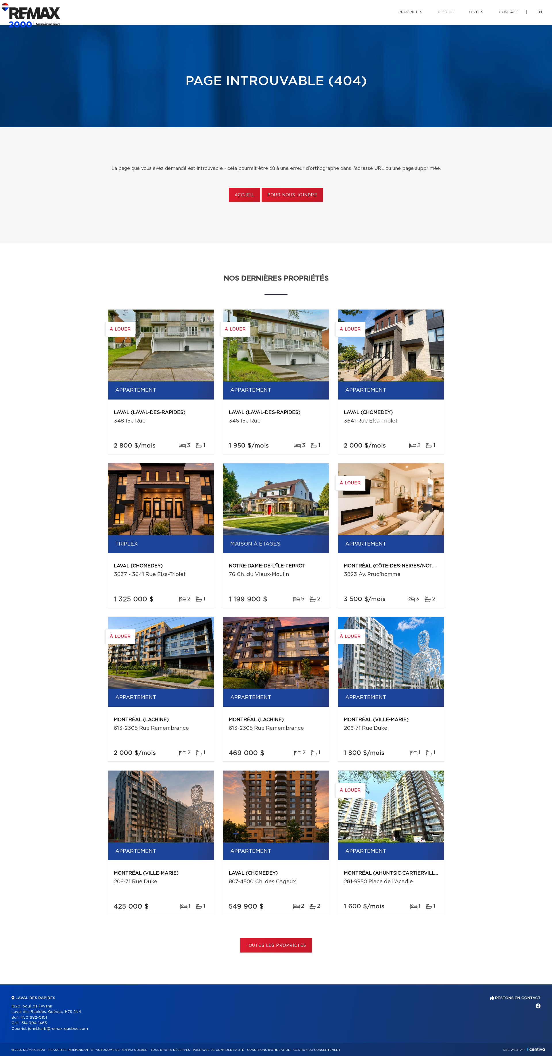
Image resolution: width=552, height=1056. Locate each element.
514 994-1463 (34, 1023)
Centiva (536, 1049)
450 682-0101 (33, 1017)
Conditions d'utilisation (268, 1050)
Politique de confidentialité (218, 1050)
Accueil (244, 195)
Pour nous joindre (292, 195)
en (539, 12)
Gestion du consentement (316, 1050)
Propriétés (410, 12)
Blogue (446, 12)
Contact (508, 12)
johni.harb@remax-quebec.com (58, 1029)
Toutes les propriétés (276, 946)
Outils (476, 12)
